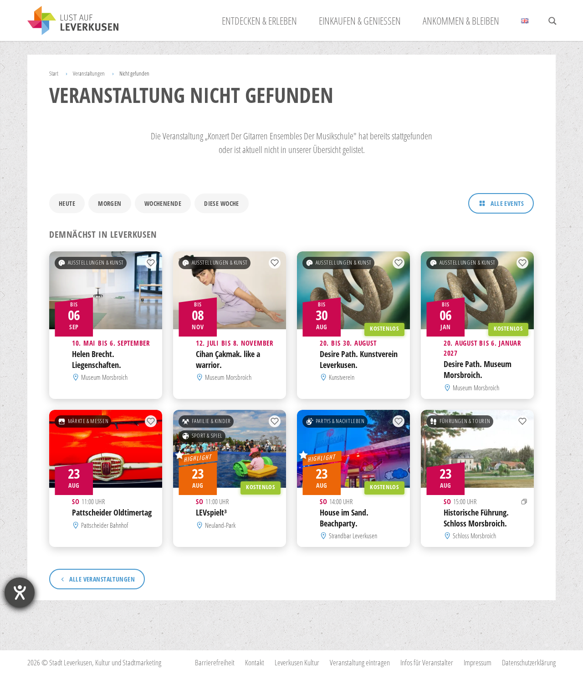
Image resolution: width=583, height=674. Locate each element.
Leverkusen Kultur (297, 662)
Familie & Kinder (211, 421)
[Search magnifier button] (552, 21)
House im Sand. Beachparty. (344, 518)
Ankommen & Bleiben (461, 20)
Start (53, 73)
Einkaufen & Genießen (360, 20)
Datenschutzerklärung (529, 662)
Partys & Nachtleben (340, 421)
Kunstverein (341, 377)
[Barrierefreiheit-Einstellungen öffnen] (20, 592)
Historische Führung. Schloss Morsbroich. (476, 518)
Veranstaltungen (89, 73)
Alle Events (507, 203)
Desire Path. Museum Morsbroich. (477, 370)
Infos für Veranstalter (426, 662)
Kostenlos (384, 328)
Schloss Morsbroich (474, 535)
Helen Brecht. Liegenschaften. (96, 359)
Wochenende (162, 203)
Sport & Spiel (207, 435)
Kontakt (254, 662)
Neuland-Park (220, 525)
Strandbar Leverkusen (353, 535)
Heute (67, 203)
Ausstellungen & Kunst (96, 262)
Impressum (477, 662)
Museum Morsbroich (104, 377)
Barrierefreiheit (215, 662)
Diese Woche (221, 203)
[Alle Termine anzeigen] (524, 501)
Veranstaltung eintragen (360, 662)
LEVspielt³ (211, 512)
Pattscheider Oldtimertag (112, 512)
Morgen (110, 203)
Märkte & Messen (88, 421)
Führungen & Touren (465, 421)
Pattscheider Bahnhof (104, 525)
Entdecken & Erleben (259, 20)
